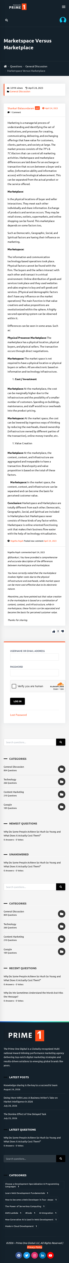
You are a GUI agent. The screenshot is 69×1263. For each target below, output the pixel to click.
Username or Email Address (27, 650)
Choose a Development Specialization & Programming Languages (32, 1185)
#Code (30, 1212)
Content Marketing (14, 791)
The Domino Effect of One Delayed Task (25, 1114)
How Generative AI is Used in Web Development (31, 1219)
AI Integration (47, 1212)
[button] (61, 20)
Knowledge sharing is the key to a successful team (30, 1085)
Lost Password (18, 714)
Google (8, 804)
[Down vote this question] (62, 631)
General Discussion (36, 66)
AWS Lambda (13, 1212)
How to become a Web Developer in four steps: (31, 1199)
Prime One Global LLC (27, 1242)
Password (16, 666)
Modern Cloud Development (21, 1226)
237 (37, 108)
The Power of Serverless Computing (25, 1206)
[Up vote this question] (53, 631)
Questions (16, 66)
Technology (10, 779)
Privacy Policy (34, 1247)
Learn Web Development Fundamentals (26, 1192)
